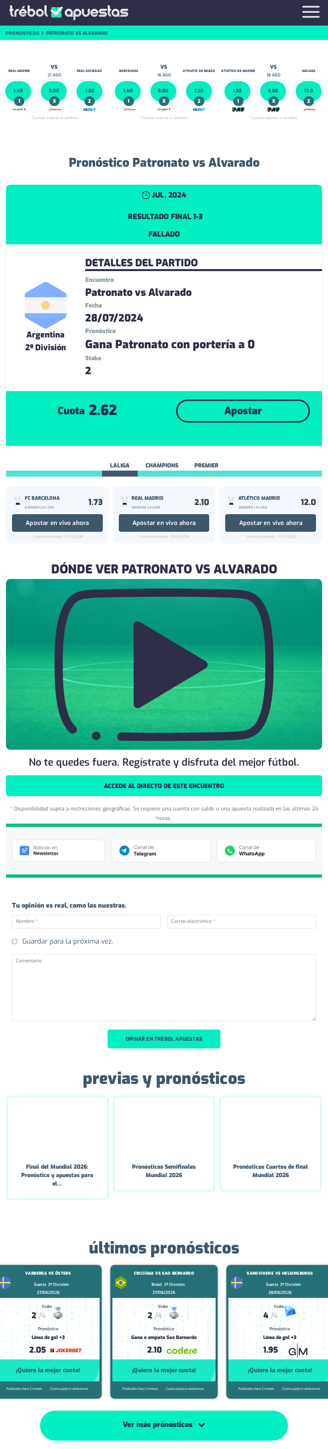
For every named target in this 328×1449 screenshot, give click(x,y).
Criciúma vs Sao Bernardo (164, 1273)
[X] (176, 435)
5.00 (54, 91)
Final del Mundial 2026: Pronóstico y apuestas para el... (57, 1175)
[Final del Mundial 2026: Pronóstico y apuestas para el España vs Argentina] (57, 1127)
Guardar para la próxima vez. (67, 941)
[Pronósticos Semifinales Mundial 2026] (164, 1127)
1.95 (270, 1350)
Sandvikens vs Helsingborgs (280, 1273)
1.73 (95, 502)
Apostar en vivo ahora (57, 523)
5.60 (273, 91)
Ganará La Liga (39, 507)
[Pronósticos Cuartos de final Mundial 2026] (270, 1127)
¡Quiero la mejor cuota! (48, 1370)
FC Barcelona (42, 498)
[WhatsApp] (194, 435)
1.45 (18, 91)
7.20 (199, 91)
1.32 (237, 91)
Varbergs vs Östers (48, 1273)
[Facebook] (158, 435)
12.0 (308, 91)
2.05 (37, 1350)
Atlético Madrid (259, 498)
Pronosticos (22, 33)
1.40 (128, 91)
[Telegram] (213, 435)
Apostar (243, 410)
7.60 (89, 91)
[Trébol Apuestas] (68, 12)
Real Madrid (147, 498)
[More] (231, 435)
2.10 (201, 502)
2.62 (103, 410)
